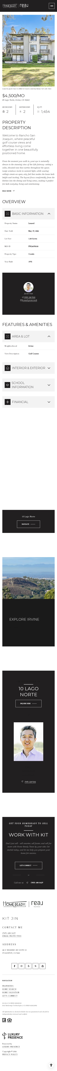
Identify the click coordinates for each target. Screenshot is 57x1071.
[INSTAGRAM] (21, 966)
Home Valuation (10, 992)
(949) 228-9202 (29, 297)
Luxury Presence (11, 1047)
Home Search (9, 989)
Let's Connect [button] (10, 996)
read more (13, 627)
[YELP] (28, 966)
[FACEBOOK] (14, 966)
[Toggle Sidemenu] (52, 6)
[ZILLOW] (42, 966)
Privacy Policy (10, 1054)
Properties (8, 986)
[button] (28, 865)
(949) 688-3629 (37, 883)
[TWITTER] (35, 966)
